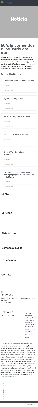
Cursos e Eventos (7, 266)
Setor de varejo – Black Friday (17, 116)
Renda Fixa (5, 216)
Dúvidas (4, 280)
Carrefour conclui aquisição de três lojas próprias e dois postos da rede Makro (19, 174)
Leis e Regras (6, 204)
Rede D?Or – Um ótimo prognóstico (14, 153)
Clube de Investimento (9, 229)
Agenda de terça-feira (13, 98)
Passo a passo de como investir (12, 263)
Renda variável (6, 218)
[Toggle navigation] (33, 3)
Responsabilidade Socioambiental (13, 206)
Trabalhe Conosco (7, 284)
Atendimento (5, 278)
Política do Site (6, 208)
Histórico (4, 197)
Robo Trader (5, 243)
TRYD (3, 239)
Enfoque (4, 241)
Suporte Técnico (7, 282)
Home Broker (6, 237)
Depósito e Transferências (10, 256)
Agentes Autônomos (8, 200)
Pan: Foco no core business (16, 134)
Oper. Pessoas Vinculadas (10, 202)
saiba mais (7, 85)
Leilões (3, 221)
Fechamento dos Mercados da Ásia (19, 81)
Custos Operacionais (8, 253)
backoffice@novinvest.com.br (11, 318)
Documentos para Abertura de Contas (14, 251)
